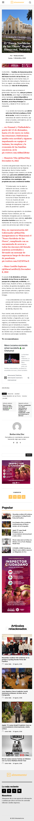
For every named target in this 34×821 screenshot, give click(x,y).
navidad (17, 393)
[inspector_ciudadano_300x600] (16, 612)
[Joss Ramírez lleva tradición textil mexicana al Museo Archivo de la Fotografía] (6, 524)
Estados (23, 37)
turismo (24, 396)
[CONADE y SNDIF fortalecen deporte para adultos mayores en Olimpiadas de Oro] (6, 550)
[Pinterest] (19, 497)
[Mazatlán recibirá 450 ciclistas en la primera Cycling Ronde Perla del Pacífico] (6, 516)
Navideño (12, 76)
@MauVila (19, 232)
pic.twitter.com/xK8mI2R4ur (15, 152)
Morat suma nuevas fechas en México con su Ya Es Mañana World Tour (22, 541)
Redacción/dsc (19, 55)
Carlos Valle (8, 664)
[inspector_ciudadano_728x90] (17, 67)
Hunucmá (10, 393)
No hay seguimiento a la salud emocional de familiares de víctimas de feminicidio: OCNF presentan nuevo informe (25, 410)
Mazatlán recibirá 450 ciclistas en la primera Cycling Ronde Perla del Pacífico (22, 516)
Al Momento (11, 37)
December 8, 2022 (10, 160)
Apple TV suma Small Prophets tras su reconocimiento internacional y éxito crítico (22, 533)
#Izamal (11, 127)
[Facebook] (13, 442)
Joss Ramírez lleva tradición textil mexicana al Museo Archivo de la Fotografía (21, 524)
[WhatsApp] (23, 497)
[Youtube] (19, 791)
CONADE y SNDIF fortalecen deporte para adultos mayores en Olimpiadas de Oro (22, 550)
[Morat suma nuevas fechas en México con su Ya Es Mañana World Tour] (6, 542)
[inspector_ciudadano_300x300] (16, 483)
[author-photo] (3, 664)
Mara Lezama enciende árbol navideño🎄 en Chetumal (7, 407)
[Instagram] (17, 442)
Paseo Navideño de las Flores (12, 396)
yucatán (5, 398)
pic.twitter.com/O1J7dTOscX (15, 261)
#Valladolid (23, 127)
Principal (17, 39)
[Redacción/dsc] (17, 426)
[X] (20, 442)
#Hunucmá (23, 235)
